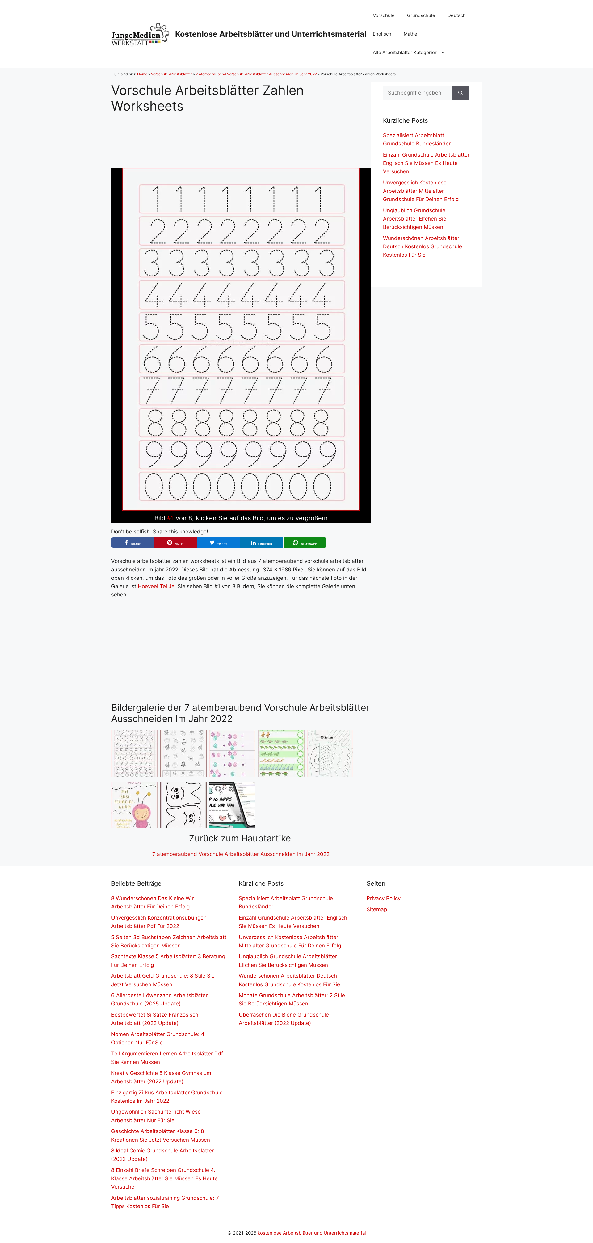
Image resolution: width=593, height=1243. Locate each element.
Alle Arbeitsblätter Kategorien (405, 52)
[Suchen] (460, 93)
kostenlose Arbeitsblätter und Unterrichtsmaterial (312, 1233)
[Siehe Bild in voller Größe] (241, 509)
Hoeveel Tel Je (156, 586)
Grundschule (421, 15)
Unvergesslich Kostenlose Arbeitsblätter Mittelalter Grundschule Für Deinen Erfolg (421, 190)
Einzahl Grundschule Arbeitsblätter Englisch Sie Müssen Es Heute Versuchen (426, 163)
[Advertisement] (241, 135)
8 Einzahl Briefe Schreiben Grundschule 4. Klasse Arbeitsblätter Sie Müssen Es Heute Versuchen (164, 1178)
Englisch (382, 34)
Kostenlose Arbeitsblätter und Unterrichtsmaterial (271, 34)
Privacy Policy (384, 898)
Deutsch (457, 15)
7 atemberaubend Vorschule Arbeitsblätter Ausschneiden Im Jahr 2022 (256, 74)
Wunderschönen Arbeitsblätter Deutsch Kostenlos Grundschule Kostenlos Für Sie (422, 246)
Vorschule (384, 15)
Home (142, 74)
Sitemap (377, 909)
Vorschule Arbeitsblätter (171, 74)
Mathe (410, 34)
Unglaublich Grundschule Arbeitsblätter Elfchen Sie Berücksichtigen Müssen (414, 218)
